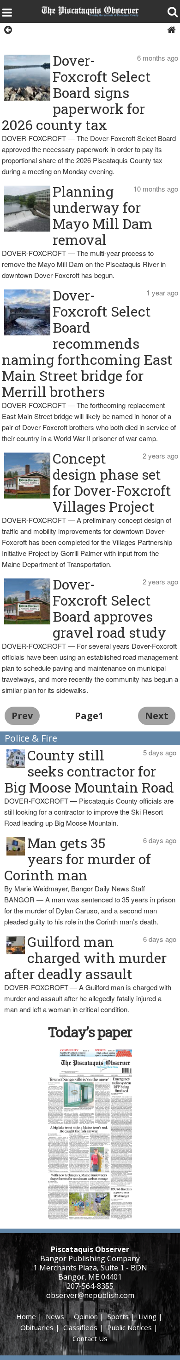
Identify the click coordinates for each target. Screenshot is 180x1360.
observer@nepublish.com (90, 1295)
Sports (118, 1316)
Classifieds (80, 1327)
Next (156, 715)
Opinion (86, 1316)
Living (147, 1316)
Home (26, 1316)
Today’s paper (90, 1032)
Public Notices (129, 1327)
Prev (22, 715)
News (55, 1316)
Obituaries (37, 1327)
